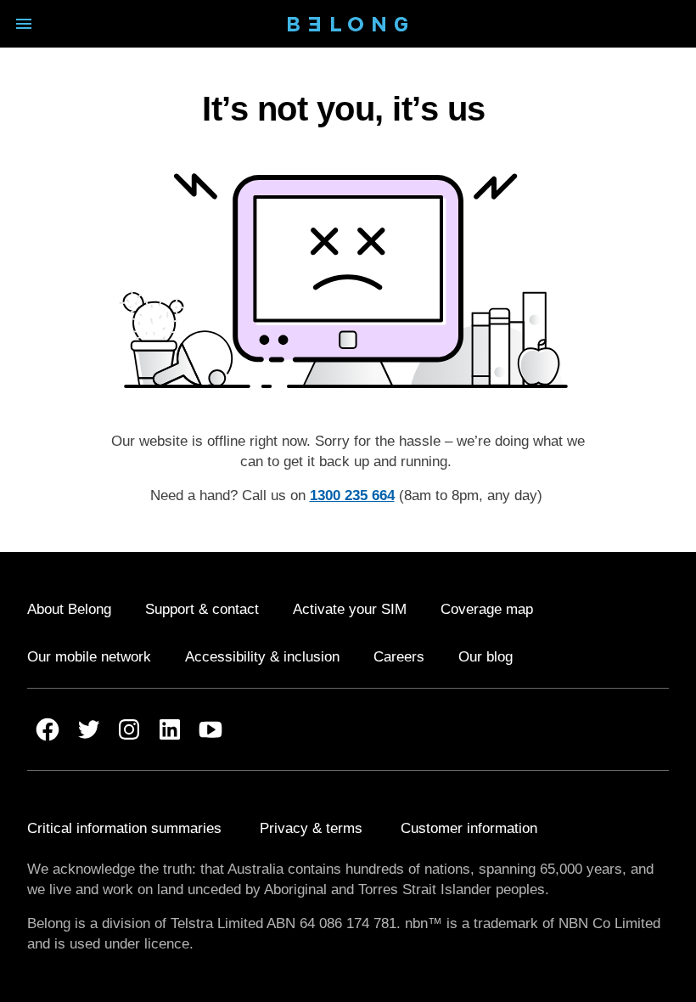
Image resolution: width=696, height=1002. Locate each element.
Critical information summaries (124, 828)
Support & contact (202, 609)
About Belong (69, 609)
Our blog (485, 657)
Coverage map (487, 609)
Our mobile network (89, 657)
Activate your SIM (350, 609)
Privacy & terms (311, 828)
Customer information (469, 828)
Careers (398, 657)
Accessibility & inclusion (262, 657)
